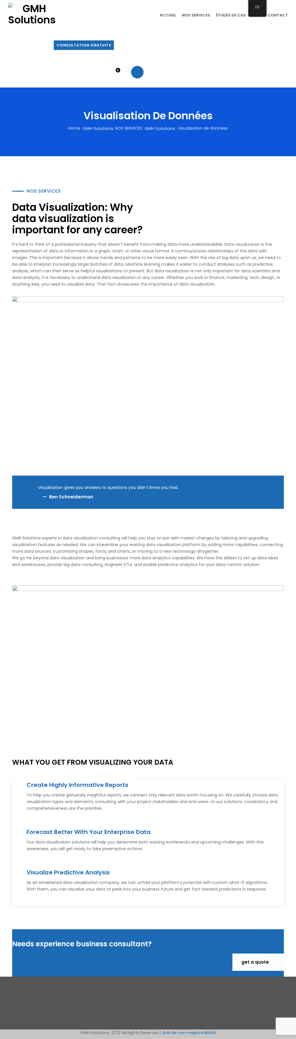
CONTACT (278, 15)
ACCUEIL (168, 15)
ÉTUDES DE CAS (231, 15)
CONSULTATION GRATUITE (84, 45)
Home (74, 128)
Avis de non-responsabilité (189, 1033)
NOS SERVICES (196, 15)
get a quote (255, 962)
